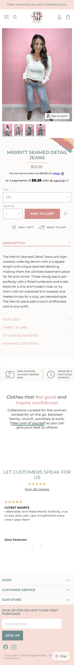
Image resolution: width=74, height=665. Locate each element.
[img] (37, 484)
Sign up (12, 635)
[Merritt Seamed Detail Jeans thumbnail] (7, 130)
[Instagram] (13, 646)
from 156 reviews (37, 489)
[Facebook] (5, 646)
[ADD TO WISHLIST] (65, 214)
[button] (37, 180)
